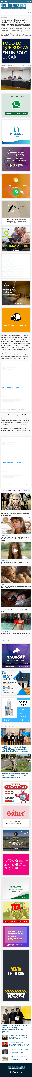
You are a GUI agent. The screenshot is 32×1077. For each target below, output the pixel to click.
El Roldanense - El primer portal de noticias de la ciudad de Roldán (13, 6)
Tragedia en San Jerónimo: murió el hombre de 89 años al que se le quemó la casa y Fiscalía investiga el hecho (19, 1058)
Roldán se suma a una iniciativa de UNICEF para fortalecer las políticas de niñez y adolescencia (19, 1037)
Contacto (29, 1)
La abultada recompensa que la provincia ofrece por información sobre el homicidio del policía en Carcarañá (19, 1044)
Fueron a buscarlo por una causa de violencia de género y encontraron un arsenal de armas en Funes (19, 1051)
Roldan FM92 (4, 1)
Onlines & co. (16, 1073)
